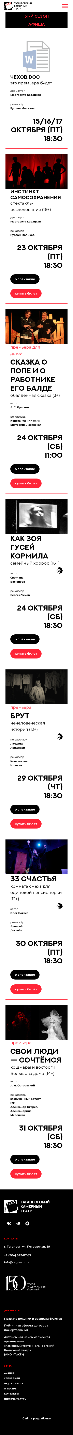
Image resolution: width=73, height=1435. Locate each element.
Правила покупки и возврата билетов (33, 1318)
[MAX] (27, 1223)
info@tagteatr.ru (16, 1262)
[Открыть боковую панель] (65, 6)
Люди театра (13, 1383)
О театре (10, 1388)
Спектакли (12, 1378)
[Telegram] (18, 1223)
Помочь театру (15, 1399)
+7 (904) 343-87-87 (17, 1255)
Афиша (9, 1373)
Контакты (11, 1393)
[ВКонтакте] (8, 1223)
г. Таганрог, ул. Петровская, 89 (27, 1246)
